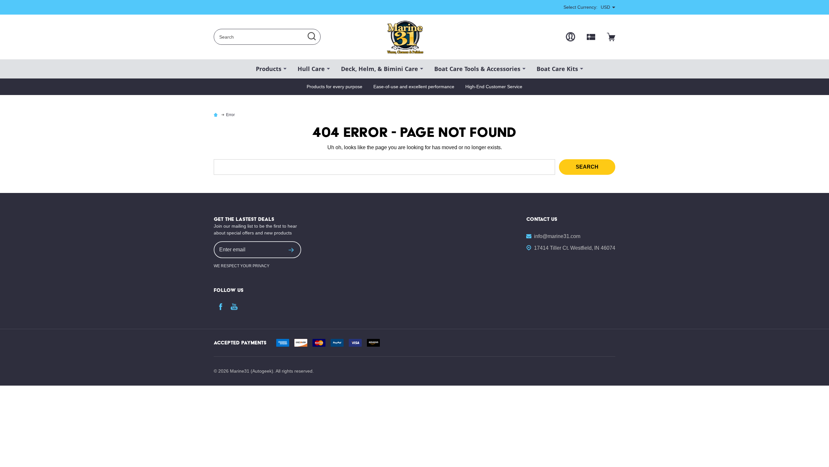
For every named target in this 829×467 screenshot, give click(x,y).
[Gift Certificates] (591, 37)
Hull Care (311, 69)
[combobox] (267, 37)
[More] (285, 68)
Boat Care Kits (557, 69)
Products (268, 69)
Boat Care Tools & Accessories (477, 69)
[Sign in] (570, 37)
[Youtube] (234, 306)
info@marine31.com (557, 236)
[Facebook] (220, 306)
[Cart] (611, 37)
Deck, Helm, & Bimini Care (379, 69)
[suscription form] (291, 249)
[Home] (217, 115)
